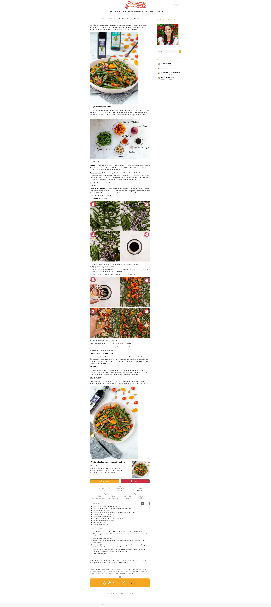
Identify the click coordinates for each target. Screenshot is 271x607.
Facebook (134, 584)
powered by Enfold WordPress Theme (104, 604)
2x (145, 503)
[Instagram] (176, 5)
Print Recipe (105, 481)
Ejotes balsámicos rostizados (120, 18)
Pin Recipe (136, 481)
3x (148, 503)
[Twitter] (174, 5)
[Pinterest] (180, 5)
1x (142, 503)
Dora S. (131, 593)
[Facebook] (178, 5)
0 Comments (122, 593)
